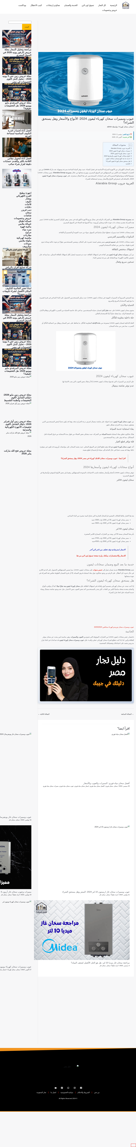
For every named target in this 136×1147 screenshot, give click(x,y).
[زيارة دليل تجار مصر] (86, 675)
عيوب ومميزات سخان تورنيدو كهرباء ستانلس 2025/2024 (114, 627)
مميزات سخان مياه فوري (51, 786)
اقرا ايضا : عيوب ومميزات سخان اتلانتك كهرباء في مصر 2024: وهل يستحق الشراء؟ (93, 458)
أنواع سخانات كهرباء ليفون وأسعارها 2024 (117, 156)
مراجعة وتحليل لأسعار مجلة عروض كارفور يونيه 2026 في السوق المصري (17, 52)
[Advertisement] (86, 36)
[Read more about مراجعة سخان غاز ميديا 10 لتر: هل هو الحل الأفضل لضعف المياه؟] (82, 930)
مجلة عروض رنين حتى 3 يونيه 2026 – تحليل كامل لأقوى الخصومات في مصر (16, 79)
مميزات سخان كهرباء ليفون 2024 (119, 151)
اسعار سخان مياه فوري (81, 786)
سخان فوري (109, 786)
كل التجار (102, 5)
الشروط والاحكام (84, 1092)
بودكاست (22, 5)
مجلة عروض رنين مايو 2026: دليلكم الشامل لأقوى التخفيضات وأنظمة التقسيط (17, 397)
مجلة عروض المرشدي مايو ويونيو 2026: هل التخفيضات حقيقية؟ (17, 105)
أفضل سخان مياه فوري (97, 786)
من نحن (97, 1092)
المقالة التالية (43, 714)
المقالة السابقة (127, 714)
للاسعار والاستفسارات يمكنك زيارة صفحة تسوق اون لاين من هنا (100, 556)
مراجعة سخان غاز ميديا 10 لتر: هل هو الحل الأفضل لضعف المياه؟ (100, 963)
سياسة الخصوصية (67, 1092)
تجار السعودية (41, 1092)
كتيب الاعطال (36, 5)
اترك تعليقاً (114, 895)
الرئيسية (113, 5)
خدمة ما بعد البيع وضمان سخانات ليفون (118, 158)
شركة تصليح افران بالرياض (18, 267)
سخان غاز (12, 820)
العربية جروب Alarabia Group (120, 148)
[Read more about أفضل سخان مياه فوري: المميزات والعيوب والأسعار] (82, 756)
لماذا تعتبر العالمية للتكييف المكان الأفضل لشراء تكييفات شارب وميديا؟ (17, 291)
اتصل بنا (53, 1092)
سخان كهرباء (123, 127)
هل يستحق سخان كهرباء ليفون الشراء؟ (118, 161)
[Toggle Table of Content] (129, 145)
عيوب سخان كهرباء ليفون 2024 (120, 153)
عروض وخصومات (109, 10)
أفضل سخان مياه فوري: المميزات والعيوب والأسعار (106, 783)
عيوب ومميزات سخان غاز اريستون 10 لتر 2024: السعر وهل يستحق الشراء (96, 892)
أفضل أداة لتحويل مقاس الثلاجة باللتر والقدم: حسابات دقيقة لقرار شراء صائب (17, 161)
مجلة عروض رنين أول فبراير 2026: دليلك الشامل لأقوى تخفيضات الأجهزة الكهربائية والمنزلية (17, 425)
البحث (27, 27)
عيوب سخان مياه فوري (66, 786)
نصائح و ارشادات (53, 5)
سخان (131, 127)
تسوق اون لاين (88, 5)
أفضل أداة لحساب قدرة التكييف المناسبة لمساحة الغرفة (19, 133)
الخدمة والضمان (70, 5)
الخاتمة (128, 164)
